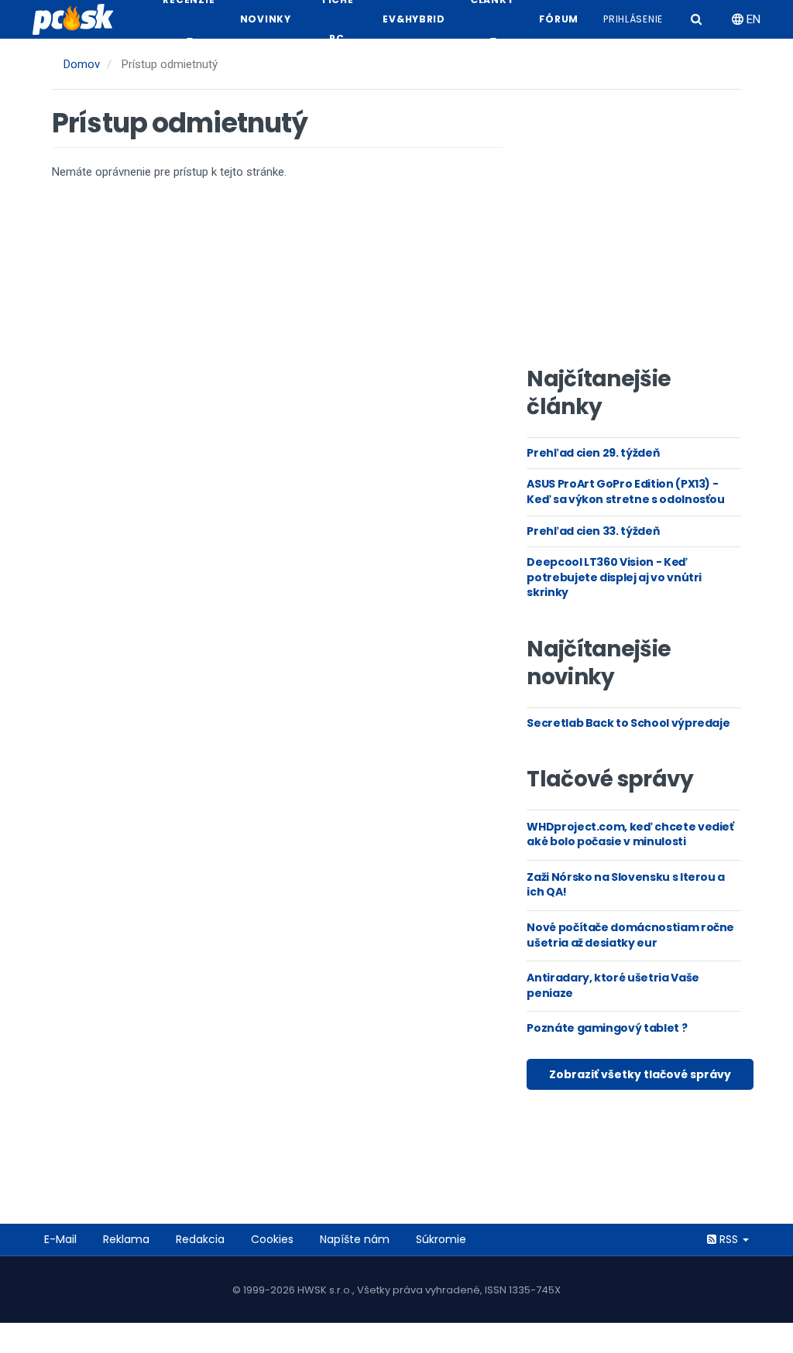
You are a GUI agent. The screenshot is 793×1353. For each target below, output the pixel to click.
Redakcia (200, 1239)
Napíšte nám (355, 1239)
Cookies (272, 1239)
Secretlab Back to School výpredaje (628, 723)
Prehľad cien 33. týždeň (593, 531)
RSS (728, 1239)
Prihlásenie (633, 19)
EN (751, 19)
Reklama (126, 1239)
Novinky (265, 19)
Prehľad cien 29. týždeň (593, 453)
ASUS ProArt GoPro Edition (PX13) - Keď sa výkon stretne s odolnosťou (625, 491)
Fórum (558, 19)
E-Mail (60, 1239)
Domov (82, 64)
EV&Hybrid (414, 19)
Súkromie (441, 1239)
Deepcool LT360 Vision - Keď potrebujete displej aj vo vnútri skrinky (614, 577)
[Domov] (79, 19)
